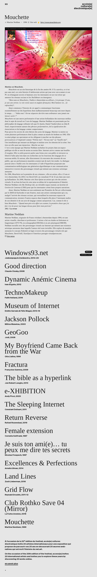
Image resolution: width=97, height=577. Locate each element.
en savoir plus (11, 563)
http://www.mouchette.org (51, 22)
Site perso (11, 236)
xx (6, 4)
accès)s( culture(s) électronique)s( (83, 6)
